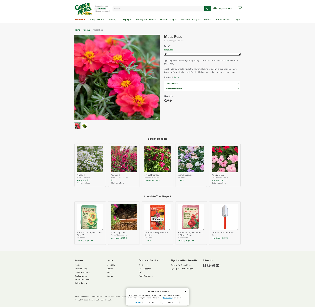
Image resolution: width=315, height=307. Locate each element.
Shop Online (96, 19)
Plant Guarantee (146, 276)
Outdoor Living (167, 19)
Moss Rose (173, 37)
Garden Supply (80, 269)
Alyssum (81, 175)
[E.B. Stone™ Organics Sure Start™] (90, 217)
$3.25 (167, 45)
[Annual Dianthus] (157, 159)
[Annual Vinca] (225, 159)
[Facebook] (165, 100)
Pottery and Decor (82, 279)
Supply (126, 19)
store (225, 60)
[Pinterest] (169, 100)
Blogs (109, 272)
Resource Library (189, 19)
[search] (158, 8)
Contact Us (143, 265)
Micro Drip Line (118, 232)
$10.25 (90, 240)
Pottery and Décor (145, 19)
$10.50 (147, 240)
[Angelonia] (124, 159)
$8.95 (113, 180)
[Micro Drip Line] (124, 217)
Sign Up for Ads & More (181, 265)
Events (207, 19)
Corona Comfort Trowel (223, 232)
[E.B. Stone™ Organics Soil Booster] (157, 217)
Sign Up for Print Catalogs (182, 269)
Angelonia (115, 175)
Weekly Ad (80, 19)
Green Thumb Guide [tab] (174, 88)
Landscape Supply (82, 272)
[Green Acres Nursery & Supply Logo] (83, 8)
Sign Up (110, 276)
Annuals (86, 30)
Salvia (176, 77)
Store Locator (222, 19)
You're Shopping (101, 6)
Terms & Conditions (81, 297)
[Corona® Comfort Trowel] (225, 217)
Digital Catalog (80, 283)
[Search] (207, 8)
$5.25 (180, 180)
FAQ (140, 272)
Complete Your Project (157, 196)
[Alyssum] (90, 159)
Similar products (157, 138)
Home (77, 30)
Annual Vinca (218, 175)
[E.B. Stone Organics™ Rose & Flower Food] (191, 217)
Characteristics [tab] (172, 83)
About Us (111, 265)
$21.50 (123, 238)
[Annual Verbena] (191, 159)
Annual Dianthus (151, 175)
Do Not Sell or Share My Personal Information (122, 297)
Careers (110, 269)
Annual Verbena (185, 175)
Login (237, 19)
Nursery (112, 19)
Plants (77, 265)
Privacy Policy (97, 297)
